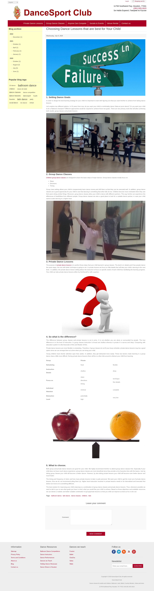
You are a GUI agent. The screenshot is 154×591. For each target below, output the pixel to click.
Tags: (48, 496)
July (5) (15, 68)
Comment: (65, 517)
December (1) (17, 37)
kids (89, 496)
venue (32, 103)
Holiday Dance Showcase (48, 564)
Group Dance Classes (55, 23)
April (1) (15, 47)
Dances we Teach (46, 561)
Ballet (71, 554)
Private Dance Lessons (33, 23)
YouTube (129, 552)
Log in (127, 1)
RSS (124, 552)
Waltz (71, 564)
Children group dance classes (56, 177)
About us (14, 561)
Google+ (134, 552)
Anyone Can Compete (77, 23)
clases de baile (22, 89)
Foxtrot (72, 551)
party (31, 99)
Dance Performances (47, 557)
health (35, 96)
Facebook (114, 552)
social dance (13, 103)
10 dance (12, 85)
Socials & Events (97, 23)
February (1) (17, 51)
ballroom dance (27, 85)
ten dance (23, 103)
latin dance (22, 99)
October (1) (17, 44)
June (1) (16, 71)
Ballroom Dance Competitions (50, 551)
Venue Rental (112, 23)
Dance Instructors (46, 554)
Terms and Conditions (18, 557)
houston (12, 99)
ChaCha (72, 557)
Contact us (126, 23)
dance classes (15, 92)
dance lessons (15, 96)
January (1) (17, 54)
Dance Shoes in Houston (48, 567)
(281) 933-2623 (139, 8)
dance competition (29, 92)
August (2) (16, 65)
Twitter (119, 552)
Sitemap (13, 551)
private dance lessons (64, 265)
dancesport (27, 96)
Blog (12, 564)
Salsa (71, 561)
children (12, 89)
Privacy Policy (15, 554)
